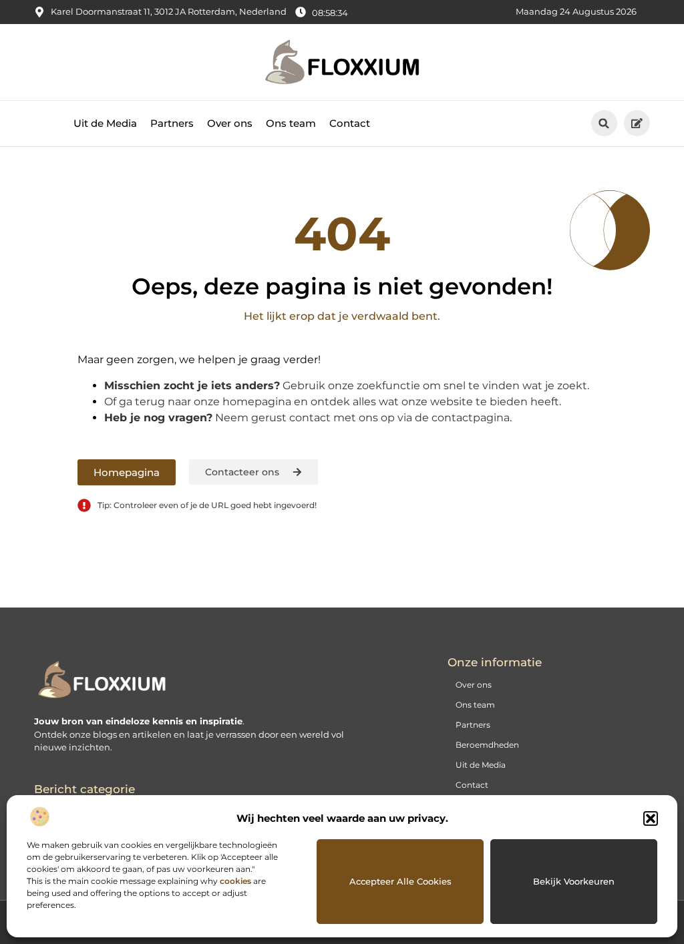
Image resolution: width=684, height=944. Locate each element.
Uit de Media (105, 123)
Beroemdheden (487, 745)
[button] (650, 818)
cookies (235, 881)
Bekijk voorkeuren (574, 881)
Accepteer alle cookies (400, 881)
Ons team (291, 123)
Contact (349, 123)
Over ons (229, 123)
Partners (172, 123)
